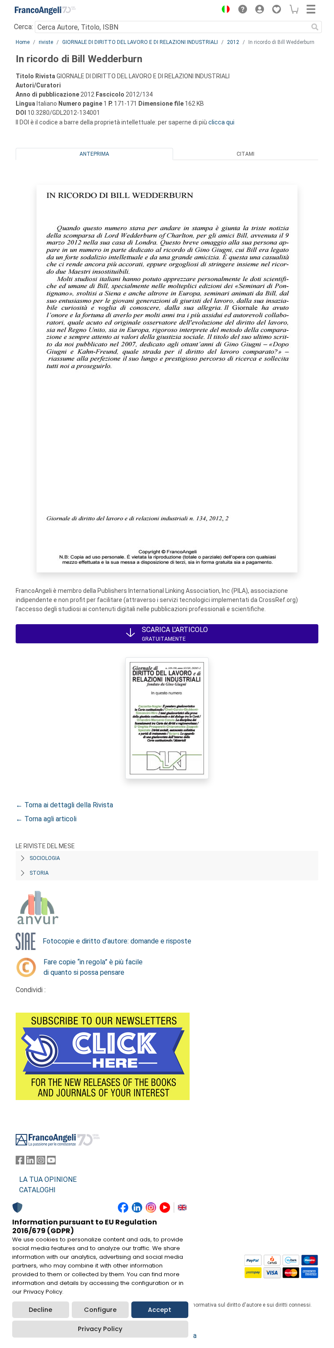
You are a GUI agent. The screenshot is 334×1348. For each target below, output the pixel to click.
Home (23, 42)
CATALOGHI (37, 1190)
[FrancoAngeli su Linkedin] (30, 1162)
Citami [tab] (245, 154)
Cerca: (23, 27)
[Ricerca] (315, 27)
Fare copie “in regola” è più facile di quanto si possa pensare (93, 967)
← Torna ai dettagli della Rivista (64, 805)
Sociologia (45, 858)
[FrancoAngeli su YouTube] (51, 1162)
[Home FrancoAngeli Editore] (45, 10)
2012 (233, 42)
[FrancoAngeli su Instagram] (41, 1162)
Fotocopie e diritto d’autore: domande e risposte (117, 941)
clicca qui (221, 122)
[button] (223, 10)
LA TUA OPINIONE (48, 1179)
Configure (100, 1309)
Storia (39, 873)
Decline (40, 1309)
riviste (46, 42)
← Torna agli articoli (46, 819)
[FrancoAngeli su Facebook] (20, 1162)
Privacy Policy (100, 1329)
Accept (159, 1309)
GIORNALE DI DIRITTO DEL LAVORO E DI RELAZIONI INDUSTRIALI (140, 42)
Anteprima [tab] (94, 154)
